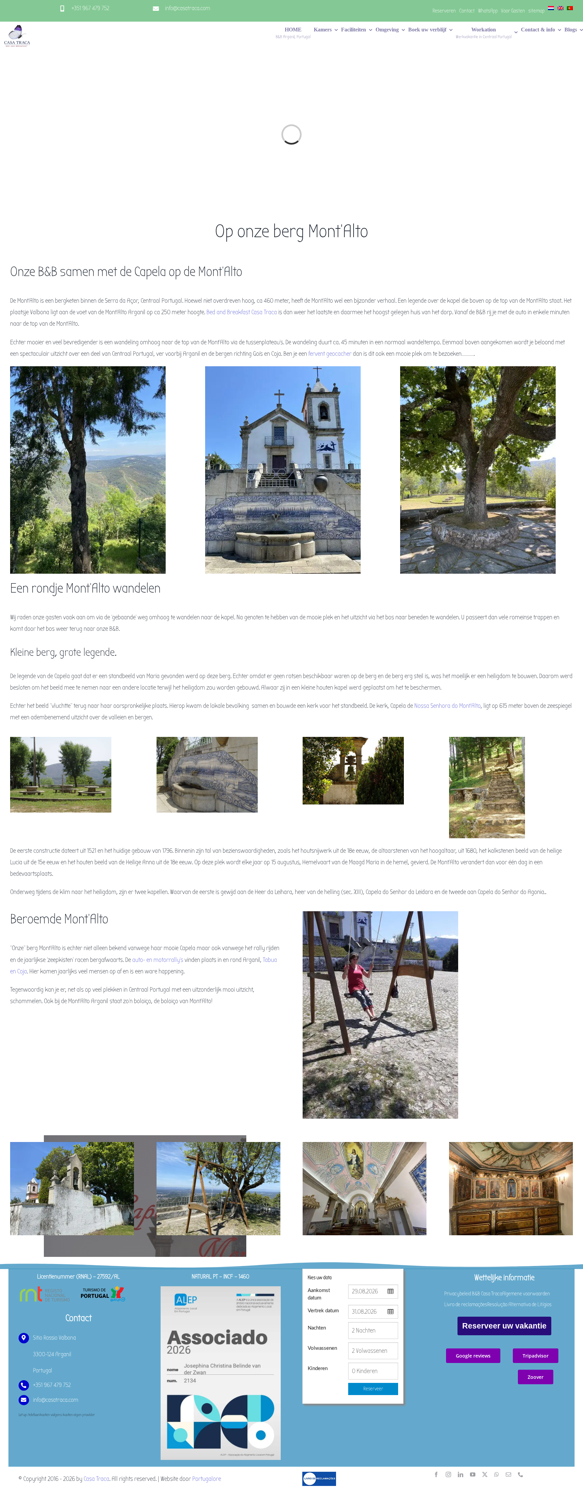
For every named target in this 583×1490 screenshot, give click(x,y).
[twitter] (485, 1474)
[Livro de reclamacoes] (319, 1475)
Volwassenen (322, 1348)
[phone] (520, 1474)
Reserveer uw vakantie (504, 1325)
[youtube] (472, 1474)
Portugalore (206, 1479)
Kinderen (318, 1368)
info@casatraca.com (187, 8)
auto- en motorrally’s (157, 960)
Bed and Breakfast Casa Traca (241, 312)
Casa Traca (96, 1479)
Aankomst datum (319, 1294)
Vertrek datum (323, 1310)
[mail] (508, 1474)
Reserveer (373, 1389)
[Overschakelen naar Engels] (560, 11)
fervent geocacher (330, 353)
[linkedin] (460, 1474)
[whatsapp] (496, 1474)
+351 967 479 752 (90, 8)
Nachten (317, 1328)
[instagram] (448, 1474)
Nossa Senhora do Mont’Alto (447, 706)
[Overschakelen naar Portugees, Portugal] (570, 11)
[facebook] (436, 1474)
